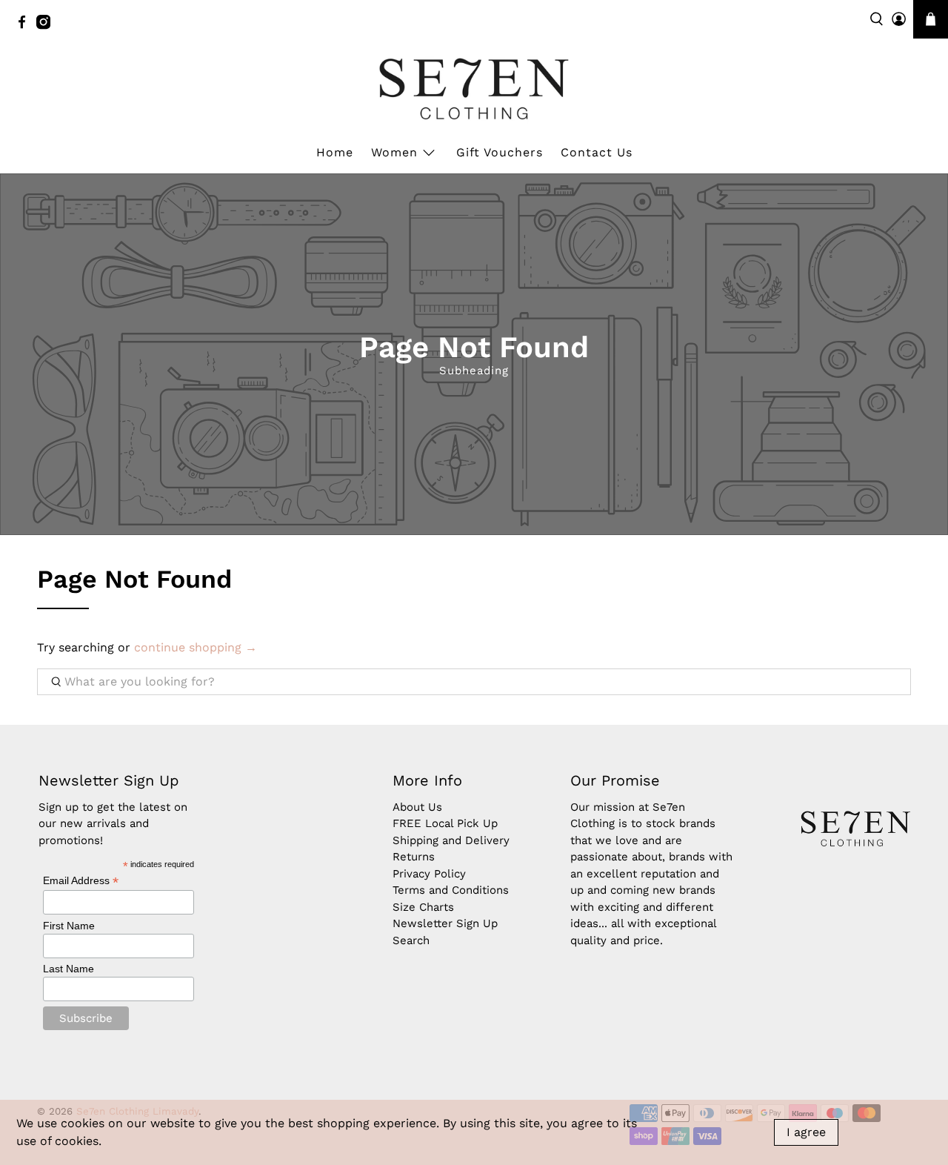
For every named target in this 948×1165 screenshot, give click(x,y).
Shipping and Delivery (451, 840)
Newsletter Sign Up (445, 923)
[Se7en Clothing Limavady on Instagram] (47, 26)
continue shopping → (195, 647)
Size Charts (423, 907)
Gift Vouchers (499, 152)
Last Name (68, 969)
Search (411, 940)
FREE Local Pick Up (445, 823)
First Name (69, 926)
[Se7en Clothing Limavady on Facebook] (25, 26)
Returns (414, 856)
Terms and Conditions (451, 890)
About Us (417, 807)
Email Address (80, 881)
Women (394, 152)
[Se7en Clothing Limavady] (474, 89)
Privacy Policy (429, 873)
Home (334, 152)
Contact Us (596, 152)
